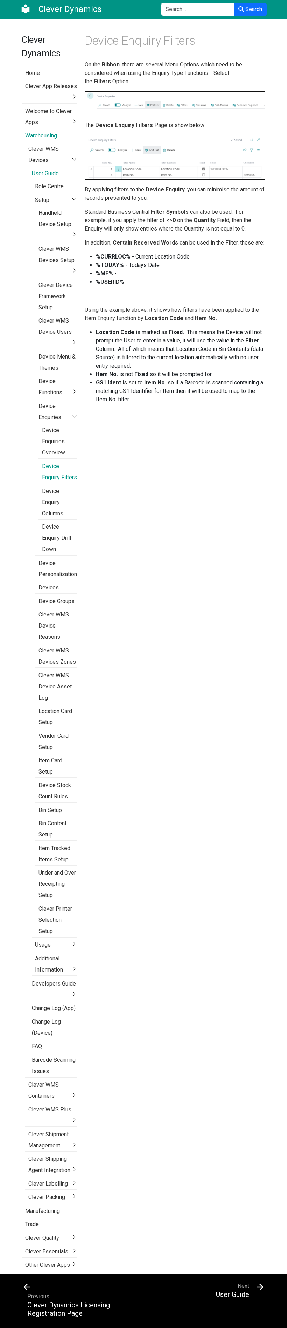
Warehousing (41, 135)
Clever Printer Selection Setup (55, 919)
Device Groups (56, 601)
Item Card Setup (50, 766)
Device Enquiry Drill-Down (57, 537)
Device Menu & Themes (57, 362)
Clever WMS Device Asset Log (55, 686)
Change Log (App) (54, 1008)
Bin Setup (50, 810)
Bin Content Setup (52, 829)
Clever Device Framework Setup (55, 296)
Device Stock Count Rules (54, 791)
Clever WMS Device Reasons (53, 625)
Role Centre (49, 186)
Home (32, 73)
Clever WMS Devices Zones (57, 656)
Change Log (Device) (46, 1027)
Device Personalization (57, 569)
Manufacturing (42, 1211)
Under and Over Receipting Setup (57, 883)
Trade (32, 1224)
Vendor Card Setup (53, 741)
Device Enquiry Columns (52, 502)
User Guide (45, 173)
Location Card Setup (55, 717)
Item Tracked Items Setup (54, 854)
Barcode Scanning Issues (54, 1065)
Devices (48, 587)
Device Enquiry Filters (59, 472)
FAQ (37, 1046)
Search (253, 9)
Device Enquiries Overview (53, 441)
